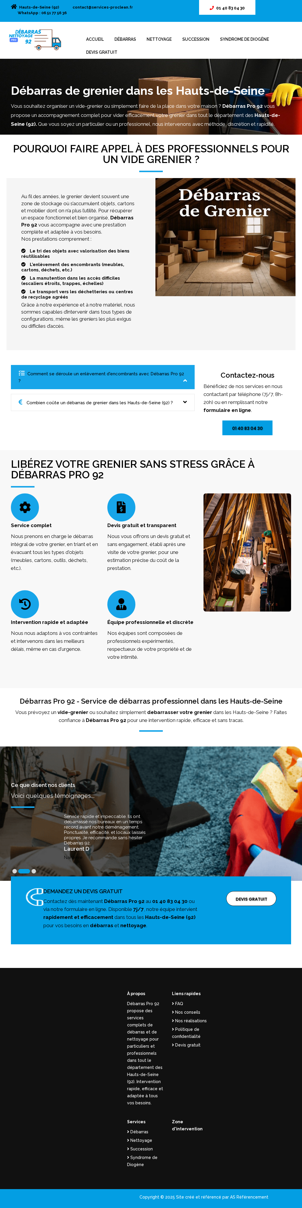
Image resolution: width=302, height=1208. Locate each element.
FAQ (178, 1003)
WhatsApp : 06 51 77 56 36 (42, 13)
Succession (195, 39)
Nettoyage (159, 39)
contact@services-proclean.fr (103, 7)
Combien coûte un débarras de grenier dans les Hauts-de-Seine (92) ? (99, 402)
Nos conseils (187, 1012)
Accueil (95, 39)
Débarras (125, 39)
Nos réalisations (190, 1020)
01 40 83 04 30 (230, 8)
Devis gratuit (101, 52)
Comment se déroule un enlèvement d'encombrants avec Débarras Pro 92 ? (101, 377)
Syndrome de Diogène (244, 39)
